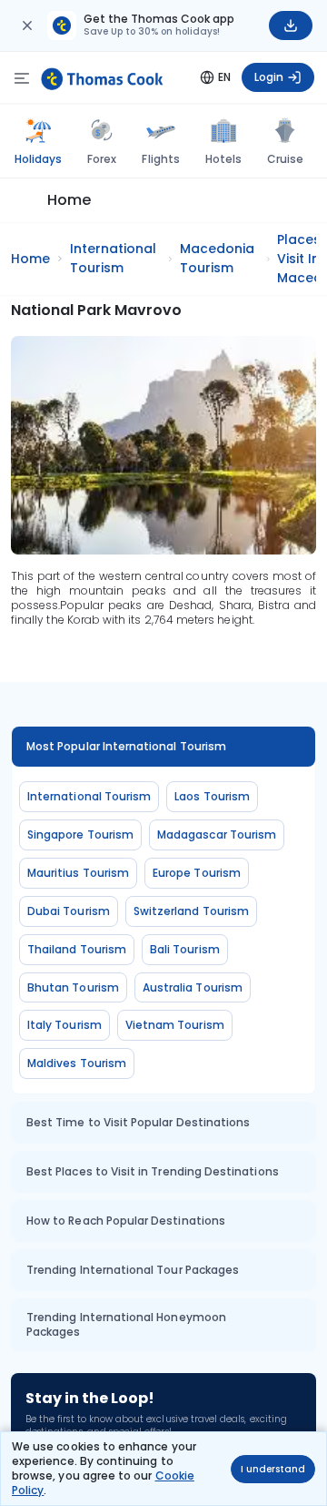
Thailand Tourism (76, 949)
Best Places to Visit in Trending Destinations (152, 1171)
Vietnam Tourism (174, 1025)
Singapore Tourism (80, 834)
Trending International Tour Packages (132, 1269)
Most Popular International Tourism (126, 746)
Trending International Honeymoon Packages (126, 1324)
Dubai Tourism (68, 911)
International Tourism (89, 796)
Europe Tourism (197, 872)
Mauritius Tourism (78, 872)
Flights (160, 159)
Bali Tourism (185, 949)
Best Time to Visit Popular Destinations (138, 1122)
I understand (273, 1469)
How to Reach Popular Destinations (125, 1220)
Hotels (223, 159)
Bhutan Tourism (73, 987)
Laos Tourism (212, 796)
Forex (101, 159)
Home (69, 199)
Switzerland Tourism (191, 911)
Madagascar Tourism (216, 834)
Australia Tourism (193, 987)
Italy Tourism (64, 1025)
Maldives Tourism (76, 1063)
